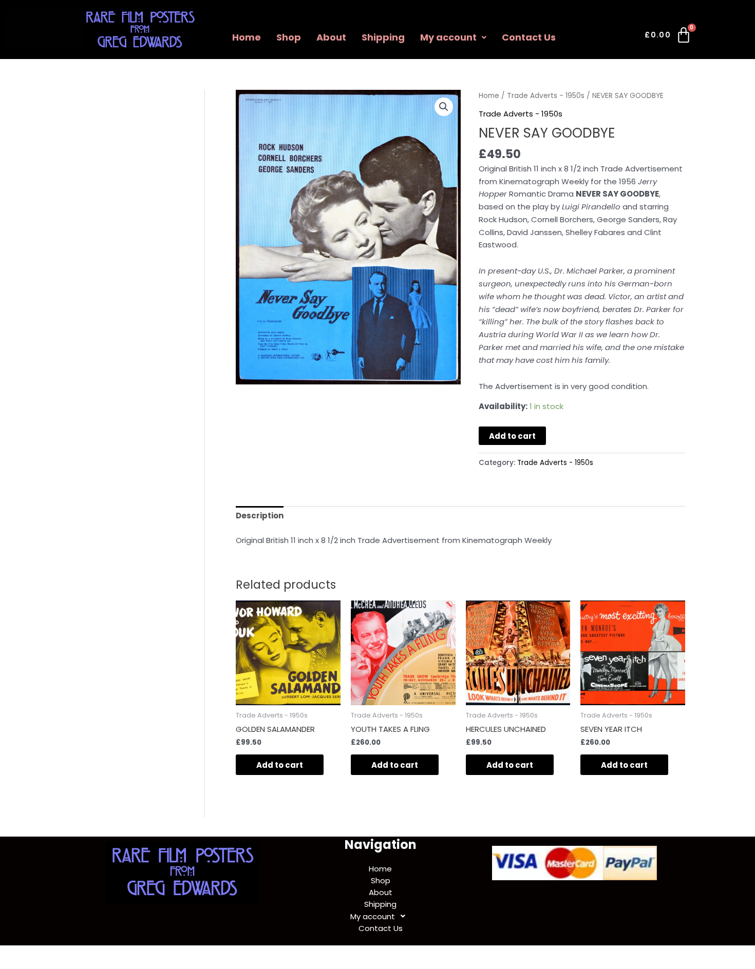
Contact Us (529, 37)
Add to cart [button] (279, 765)
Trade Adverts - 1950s (545, 96)
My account (448, 37)
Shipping (383, 37)
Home (246, 37)
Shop (288, 37)
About (331, 37)
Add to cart (512, 436)
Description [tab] (260, 515)
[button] (453, 37)
